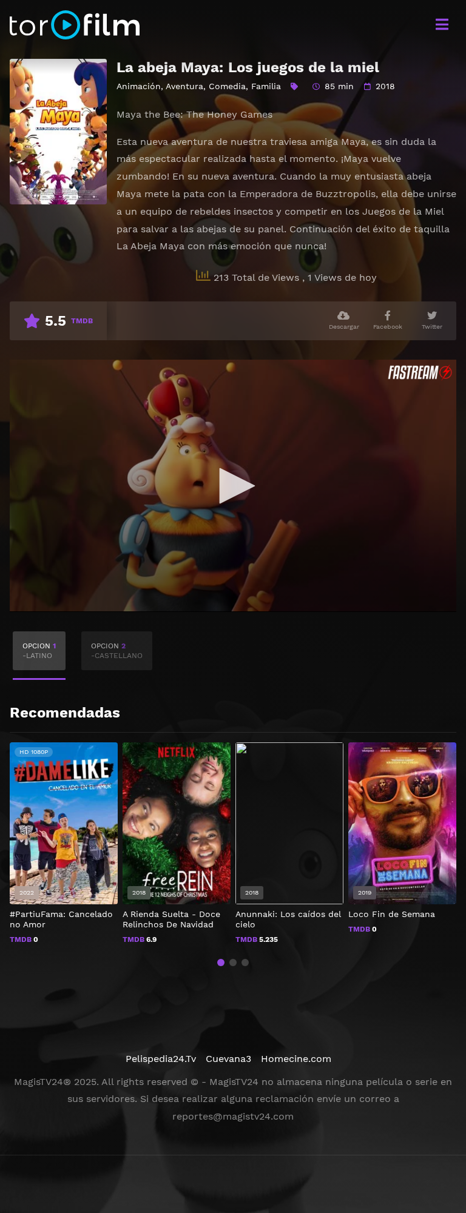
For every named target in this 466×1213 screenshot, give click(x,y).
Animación (138, 86)
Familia (266, 86)
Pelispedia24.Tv (161, 1058)
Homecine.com (296, 1058)
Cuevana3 (228, 1058)
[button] (221, 962)
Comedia (227, 86)
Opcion (39, 651)
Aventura (184, 86)
